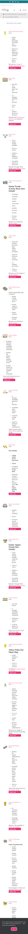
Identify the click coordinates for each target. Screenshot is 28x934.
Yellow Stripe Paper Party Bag (16, 31)
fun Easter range (8, 378)
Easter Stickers (12, 235)
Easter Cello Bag (13, 335)
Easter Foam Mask (13, 390)
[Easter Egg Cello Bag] (5, 747)
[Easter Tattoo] (5, 80)
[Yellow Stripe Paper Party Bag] (5, 33)
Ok (14, 929)
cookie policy (24, 922)
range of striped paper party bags (17, 65)
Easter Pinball (12, 134)
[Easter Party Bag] (5, 903)
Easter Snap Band (13, 597)
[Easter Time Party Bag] (5, 841)
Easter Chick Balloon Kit (14, 802)
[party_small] (5, 8)
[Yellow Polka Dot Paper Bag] (5, 646)
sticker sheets (13, 275)
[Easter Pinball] (5, 136)
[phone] (18, 1)
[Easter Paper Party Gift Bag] (5, 684)
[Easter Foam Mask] (5, 392)
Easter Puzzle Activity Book (15, 180)
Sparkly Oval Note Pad (14, 504)
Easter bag (19, 630)
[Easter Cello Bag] (5, 335)
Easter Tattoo (12, 78)
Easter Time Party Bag (14, 839)
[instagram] (12, 1)
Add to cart (13, 68)
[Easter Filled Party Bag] (5, 289)
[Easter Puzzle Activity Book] (5, 182)
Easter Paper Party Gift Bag (15, 683)
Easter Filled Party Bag (14, 287)
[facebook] (10, 1)
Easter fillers (13, 431)
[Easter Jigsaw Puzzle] (5, 541)
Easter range (21, 168)
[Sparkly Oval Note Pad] (5, 506)
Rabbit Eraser (12, 445)
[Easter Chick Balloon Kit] (5, 804)
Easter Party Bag (13, 901)
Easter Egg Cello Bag (14, 745)
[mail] (15, 1)
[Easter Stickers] (5, 237)
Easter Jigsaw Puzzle (14, 539)
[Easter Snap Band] (5, 599)
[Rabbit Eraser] (5, 446)
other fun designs (14, 827)
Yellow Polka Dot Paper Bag (15, 644)
